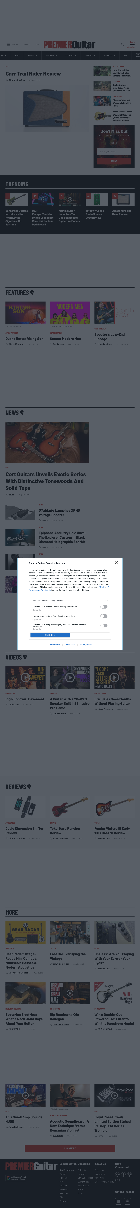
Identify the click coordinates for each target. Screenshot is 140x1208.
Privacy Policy (85, 645)
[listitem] (70, 600)
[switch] (103, 607)
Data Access (70, 645)
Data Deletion (54, 645)
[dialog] (70, 604)
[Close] (117, 563)
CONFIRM (50, 635)
